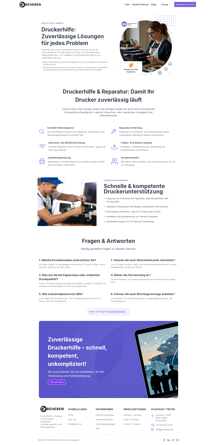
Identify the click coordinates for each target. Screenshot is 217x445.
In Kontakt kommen (116, 311)
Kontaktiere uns (74, 424)
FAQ (97, 428)
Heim (127, 4)
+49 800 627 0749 (164, 425)
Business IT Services (132, 415)
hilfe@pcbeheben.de (164, 429)
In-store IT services (132, 424)
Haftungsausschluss (104, 419)
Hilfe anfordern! (57, 382)
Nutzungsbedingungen (105, 424)
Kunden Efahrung (140, 4)
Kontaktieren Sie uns (185, 4)
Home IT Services (131, 419)
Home (70, 415)
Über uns (72, 419)
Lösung (164, 4)
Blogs (153, 4)
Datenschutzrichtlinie (105, 415)
